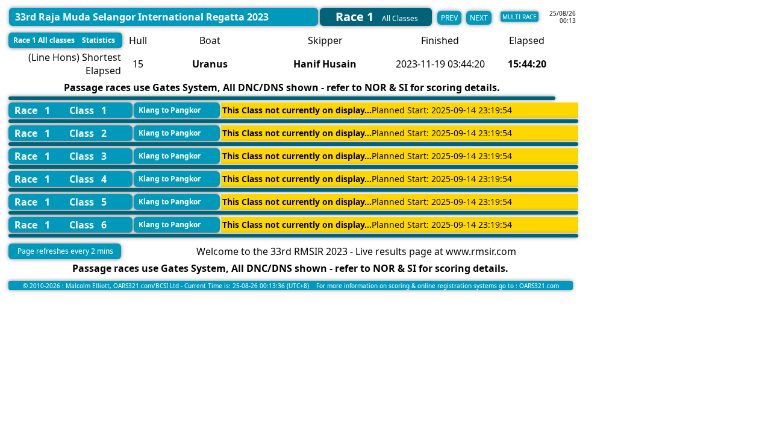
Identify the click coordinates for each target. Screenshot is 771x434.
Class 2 (88, 133)
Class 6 (88, 224)
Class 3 (88, 156)
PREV (449, 18)
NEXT (479, 18)
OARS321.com (539, 285)
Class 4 (88, 179)
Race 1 (32, 110)
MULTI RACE (519, 17)
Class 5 (88, 202)
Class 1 (88, 110)
